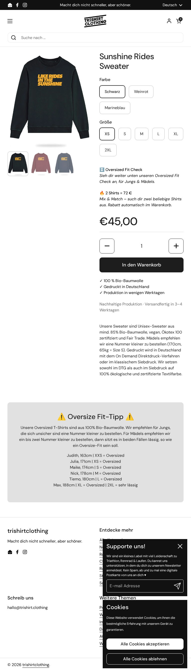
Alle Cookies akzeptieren (145, 644)
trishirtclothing (35, 664)
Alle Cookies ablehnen (145, 659)
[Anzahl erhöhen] (176, 246)
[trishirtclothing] (95, 21)
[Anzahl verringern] (106, 246)
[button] (179, 21)
